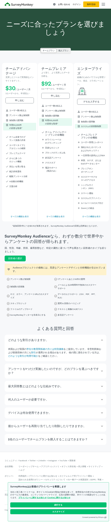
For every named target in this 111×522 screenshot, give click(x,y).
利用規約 (22, 476)
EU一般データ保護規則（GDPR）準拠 (84, 479)
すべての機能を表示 (20, 216)
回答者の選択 (15, 258)
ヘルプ (21, 470)
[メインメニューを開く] (103, 4)
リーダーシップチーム (28, 466)
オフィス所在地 (69, 466)
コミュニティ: (11, 460)
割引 (33, 352)
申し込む (19, 100)
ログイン (77, 4)
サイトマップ (94, 466)
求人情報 (82, 466)
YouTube (63, 460)
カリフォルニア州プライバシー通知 (76, 476)
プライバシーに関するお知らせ (32, 497)
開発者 (73, 460)
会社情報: (9, 466)
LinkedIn (42, 460)
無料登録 (91, 4)
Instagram (52, 460)
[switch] (42, 49)
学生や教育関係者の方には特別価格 (45, 349)
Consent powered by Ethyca (92, 517)
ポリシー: (9, 476)
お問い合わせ (64, 4)
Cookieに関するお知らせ (58, 497)
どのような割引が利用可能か (23, 355)
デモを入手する (91, 101)
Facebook (22, 460)
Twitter (32, 460)
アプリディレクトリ (50, 466)
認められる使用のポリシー (30, 479)
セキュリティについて (55, 479)
